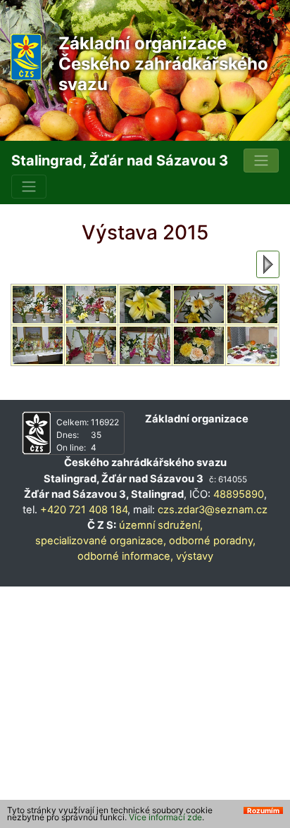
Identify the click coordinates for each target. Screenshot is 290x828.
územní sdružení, (161, 525)
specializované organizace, (100, 540)
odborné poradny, (212, 540)
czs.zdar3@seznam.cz (212, 509)
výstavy (194, 556)
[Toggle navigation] (261, 160)
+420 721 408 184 (83, 509)
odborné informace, (125, 556)
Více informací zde (165, 817)
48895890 (238, 494)
